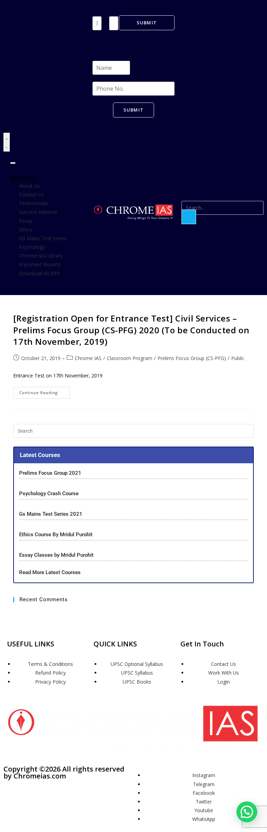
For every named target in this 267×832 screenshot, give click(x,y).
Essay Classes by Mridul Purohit (56, 555)
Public (237, 358)
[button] (246, 811)
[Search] (188, 217)
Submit (147, 22)
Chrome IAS (88, 358)
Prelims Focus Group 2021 (51, 473)
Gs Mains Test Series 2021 (50, 514)
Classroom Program (129, 358)
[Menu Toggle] (6, 142)
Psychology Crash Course (49, 493)
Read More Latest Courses (50, 572)
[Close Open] (12, 163)
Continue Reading (44, 391)
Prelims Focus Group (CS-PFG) (191, 358)
